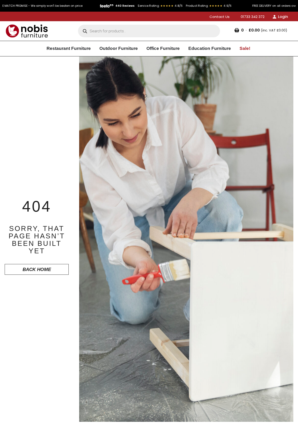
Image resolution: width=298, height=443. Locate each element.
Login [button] (283, 16)
